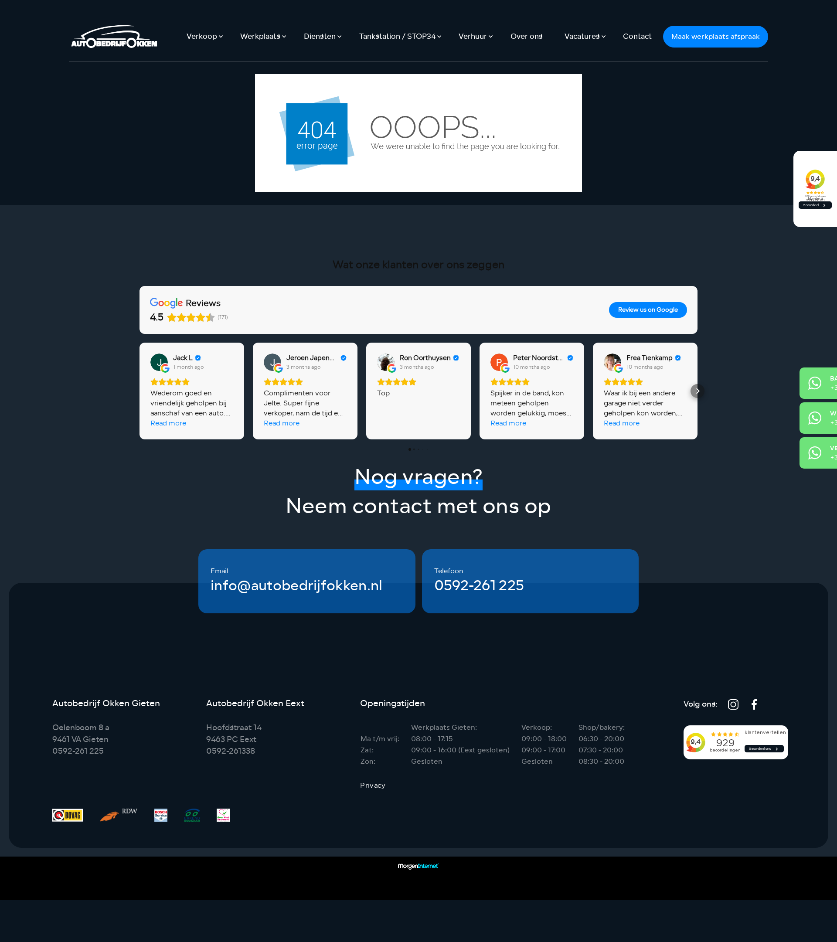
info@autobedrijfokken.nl (297, 585)
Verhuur (473, 36)
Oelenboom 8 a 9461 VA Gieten (80, 733)
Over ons (526, 36)
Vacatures (582, 36)
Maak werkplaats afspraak (715, 36)
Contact (637, 36)
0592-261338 (230, 751)
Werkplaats (260, 36)
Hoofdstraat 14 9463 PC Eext (234, 733)
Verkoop (202, 36)
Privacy (372, 785)
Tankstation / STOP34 (397, 36)
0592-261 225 (479, 585)
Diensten (320, 36)
